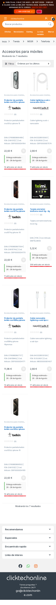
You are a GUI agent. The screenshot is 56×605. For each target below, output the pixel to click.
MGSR (30, 41)
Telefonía (45, 41)
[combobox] (24, 24)
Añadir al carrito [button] (23, 150)
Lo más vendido (40, 33)
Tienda (16, 41)
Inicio (4, 41)
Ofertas (7, 32)
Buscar (50, 24)
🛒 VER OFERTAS (23, 11)
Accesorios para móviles (14, 95)
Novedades (19, 32)
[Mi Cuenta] (46, 18)
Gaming (29, 32)
